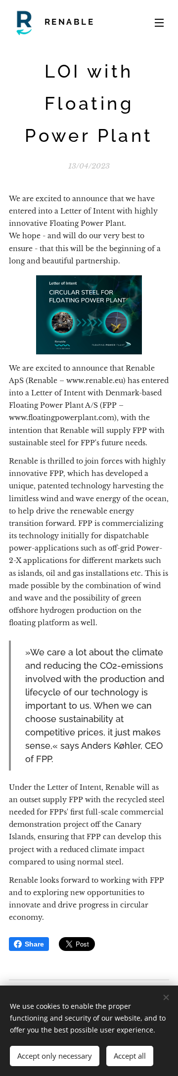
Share (34, 944)
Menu (159, 22)
